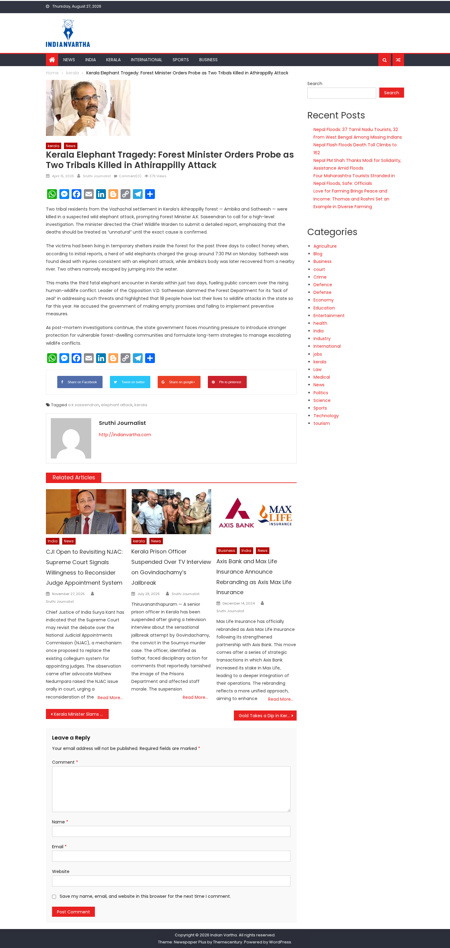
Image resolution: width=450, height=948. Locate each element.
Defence (322, 285)
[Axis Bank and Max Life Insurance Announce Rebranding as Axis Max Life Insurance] (256, 516)
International (146, 60)
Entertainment (329, 316)
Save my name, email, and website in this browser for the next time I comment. (145, 896)
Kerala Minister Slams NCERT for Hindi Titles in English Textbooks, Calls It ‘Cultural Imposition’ (81, 714)
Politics (320, 393)
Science (322, 400)
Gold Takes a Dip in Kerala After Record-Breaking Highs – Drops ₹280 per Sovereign (268, 716)
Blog (317, 254)
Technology (326, 416)
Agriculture (325, 246)
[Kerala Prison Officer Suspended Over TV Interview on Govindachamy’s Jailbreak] (171, 511)
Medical (321, 377)
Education (324, 308)
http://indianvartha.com (125, 435)
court (319, 269)
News (69, 60)
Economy (323, 300)
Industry (322, 338)
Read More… (110, 698)
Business (208, 60)
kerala (53, 145)
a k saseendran (83, 405)
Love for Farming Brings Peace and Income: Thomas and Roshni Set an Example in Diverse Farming (351, 198)
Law (317, 369)
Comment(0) (130, 176)
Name (60, 822)
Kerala (113, 60)
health (320, 323)
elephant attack (117, 405)
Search (314, 84)
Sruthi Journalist (97, 176)
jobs (317, 354)
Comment (65, 762)
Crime (320, 277)
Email (59, 847)
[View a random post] (398, 60)
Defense (322, 292)
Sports (181, 60)
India (90, 60)
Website (60, 871)
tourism (321, 423)
